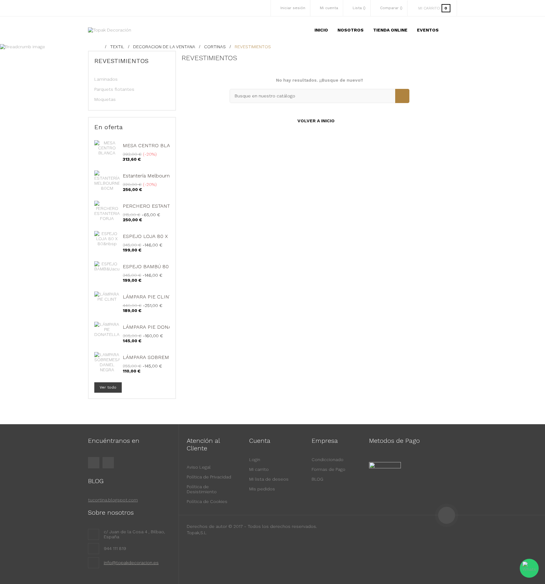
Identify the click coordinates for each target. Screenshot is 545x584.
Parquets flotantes (114, 89)
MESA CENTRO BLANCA (151, 145)
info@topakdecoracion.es (131, 562)
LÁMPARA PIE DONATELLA (154, 327)
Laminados (106, 79)
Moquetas (105, 99)
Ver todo (108, 387)
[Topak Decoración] (109, 29)
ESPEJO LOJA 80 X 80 (149, 236)
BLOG (317, 479)
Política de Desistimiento (202, 489)
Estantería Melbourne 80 (151, 176)
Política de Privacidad (209, 476)
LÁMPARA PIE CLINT (147, 297)
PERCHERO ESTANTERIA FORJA (161, 206)
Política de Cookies (207, 501)
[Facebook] (93, 462)
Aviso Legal (199, 467)
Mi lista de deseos (269, 479)
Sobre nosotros (111, 512)
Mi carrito (259, 469)
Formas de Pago (328, 469)
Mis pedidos (262, 488)
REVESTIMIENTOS (121, 61)
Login (254, 459)
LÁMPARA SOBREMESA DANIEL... (162, 357)
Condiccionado (327, 459)
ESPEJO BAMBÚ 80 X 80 (152, 266)
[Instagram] (108, 462)
